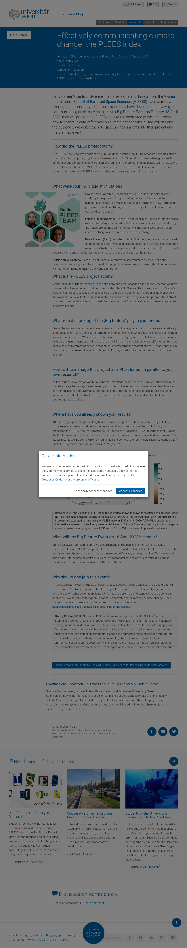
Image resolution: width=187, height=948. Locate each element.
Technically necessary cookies (93, 491)
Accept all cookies (130, 491)
